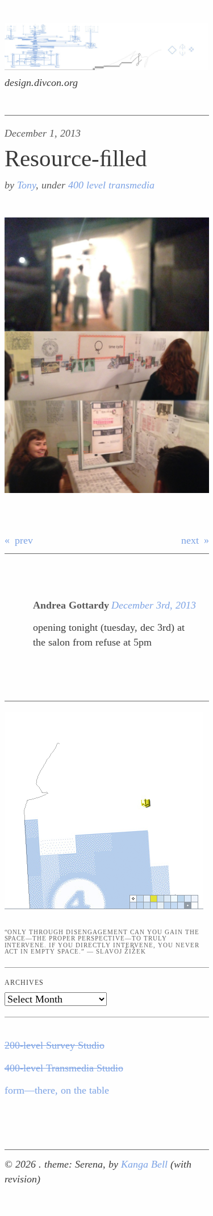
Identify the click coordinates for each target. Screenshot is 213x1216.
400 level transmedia (111, 185)
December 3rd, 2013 (153, 605)
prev (24, 540)
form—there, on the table (57, 1090)
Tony (26, 185)
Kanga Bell (145, 1164)
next (190, 540)
